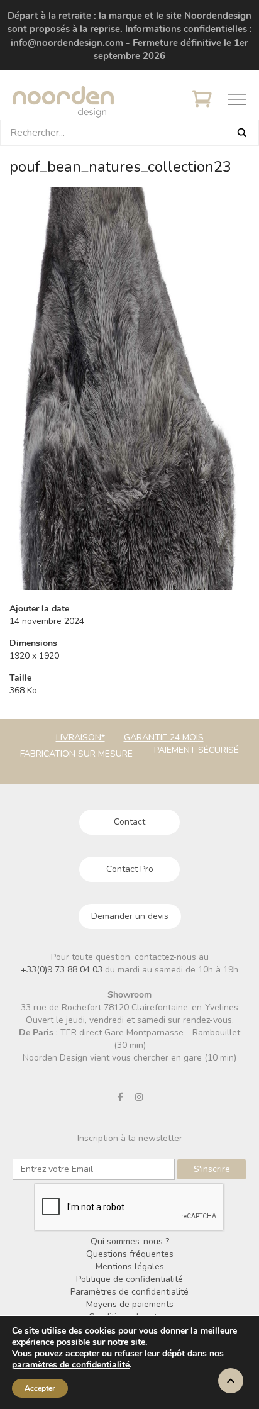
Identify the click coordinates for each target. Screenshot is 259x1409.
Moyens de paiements (130, 1304)
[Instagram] (138, 1097)
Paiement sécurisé (196, 750)
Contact (129, 822)
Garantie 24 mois (164, 737)
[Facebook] (120, 1097)
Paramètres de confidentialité (129, 1292)
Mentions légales (130, 1267)
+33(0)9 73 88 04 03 (63, 970)
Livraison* (80, 737)
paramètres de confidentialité (71, 1365)
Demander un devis (129, 916)
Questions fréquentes (130, 1254)
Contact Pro (129, 869)
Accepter (40, 1388)
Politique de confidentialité (129, 1279)
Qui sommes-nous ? (130, 1241)
